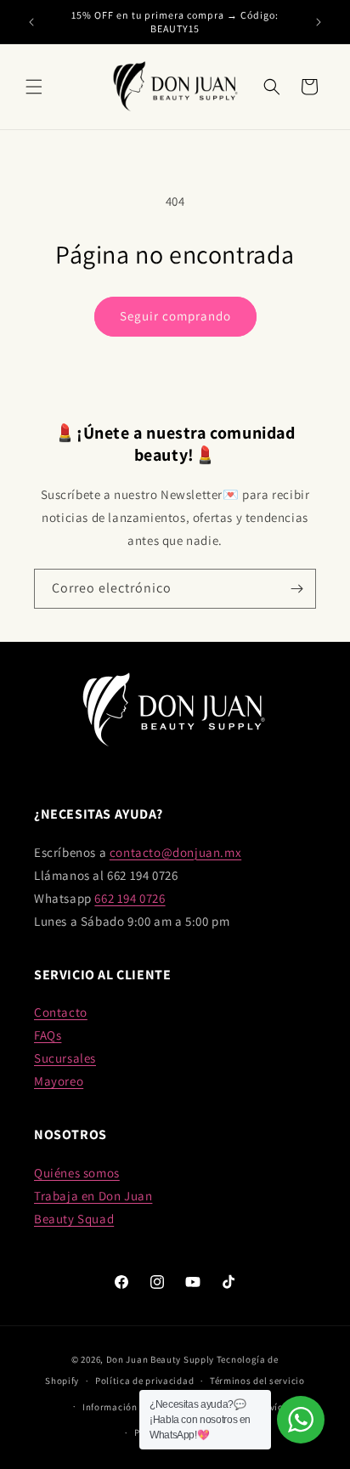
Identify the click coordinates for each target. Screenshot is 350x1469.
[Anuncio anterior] (31, 22)
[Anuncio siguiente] (318, 22)
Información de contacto (137, 1407)
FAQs (47, 1035)
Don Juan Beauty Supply (160, 1359)
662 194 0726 (129, 898)
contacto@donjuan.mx (175, 852)
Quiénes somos (77, 1173)
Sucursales (65, 1058)
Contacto (61, 1012)
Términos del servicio (257, 1381)
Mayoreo (58, 1081)
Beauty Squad (74, 1219)
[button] (34, 86)
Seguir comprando (175, 316)
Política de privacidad (144, 1381)
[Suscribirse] (296, 589)
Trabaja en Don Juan (93, 1196)
